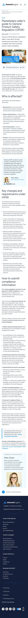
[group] (14, 67)
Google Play (6, 578)
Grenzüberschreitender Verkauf (10, 547)
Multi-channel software (8, 545)
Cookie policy (6, 591)
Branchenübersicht (7, 538)
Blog (7, 10)
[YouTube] (14, 609)
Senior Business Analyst (17, 179)
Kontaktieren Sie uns (8, 574)
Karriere (5, 526)
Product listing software (9, 542)
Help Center (6, 572)
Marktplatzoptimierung (8, 540)
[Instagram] (10, 609)
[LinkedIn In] (6, 609)
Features (5, 557)
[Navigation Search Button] (20, 4)
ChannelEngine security (8, 598)
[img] (20, 67)
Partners (5, 564)
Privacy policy (6, 588)
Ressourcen (6, 524)
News (3, 18)
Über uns (5, 528)
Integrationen (6, 562)
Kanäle (4, 559)
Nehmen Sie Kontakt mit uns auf (12, 509)
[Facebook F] (3, 609)
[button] (4, 67)
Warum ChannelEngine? (8, 522)
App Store (5, 576)
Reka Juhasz (5, 34)
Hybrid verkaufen (7, 549)
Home (3, 10)
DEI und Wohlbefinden (8, 530)
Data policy (6, 595)
